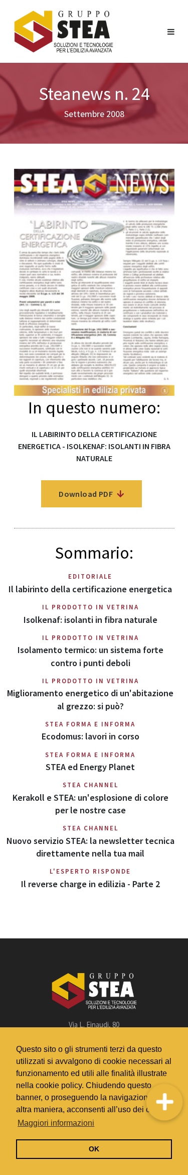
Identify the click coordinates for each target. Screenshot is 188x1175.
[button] (164, 1102)
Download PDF (86, 494)
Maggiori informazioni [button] (56, 1123)
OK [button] (94, 1149)
